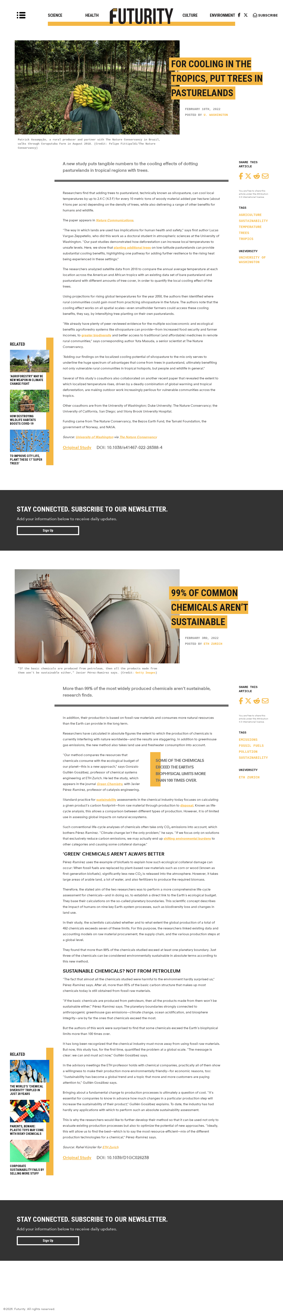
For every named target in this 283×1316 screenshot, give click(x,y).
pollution (248, 752)
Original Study (77, 447)
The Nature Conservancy (138, 437)
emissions (248, 740)
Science (55, 15)
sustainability (253, 221)
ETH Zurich (213, 644)
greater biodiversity (96, 335)
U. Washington (216, 115)
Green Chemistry (109, 784)
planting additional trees (132, 247)
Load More (141, 1275)
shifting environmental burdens (187, 838)
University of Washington (252, 260)
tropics (246, 239)
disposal (186, 805)
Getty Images (145, 672)
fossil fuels (251, 746)
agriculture (250, 215)
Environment (222, 15)
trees (244, 233)
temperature (250, 227)
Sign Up (48, 530)
